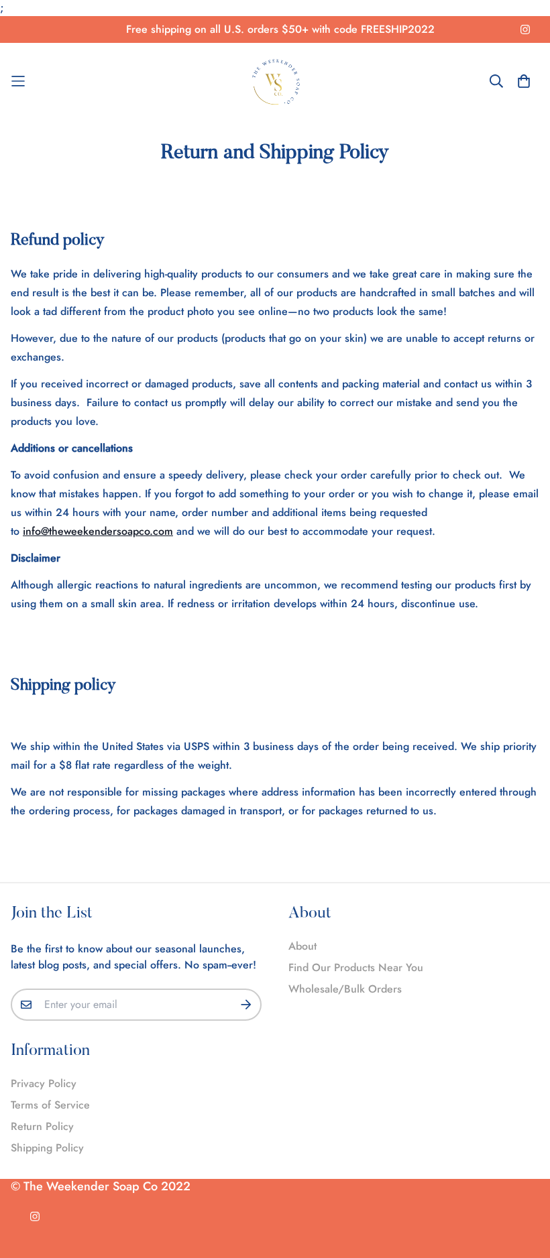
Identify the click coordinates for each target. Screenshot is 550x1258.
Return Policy (42, 1126)
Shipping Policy (47, 1147)
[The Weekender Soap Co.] (275, 81)
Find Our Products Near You (355, 967)
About (302, 946)
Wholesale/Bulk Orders (345, 989)
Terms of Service (50, 1105)
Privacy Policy (43, 1083)
